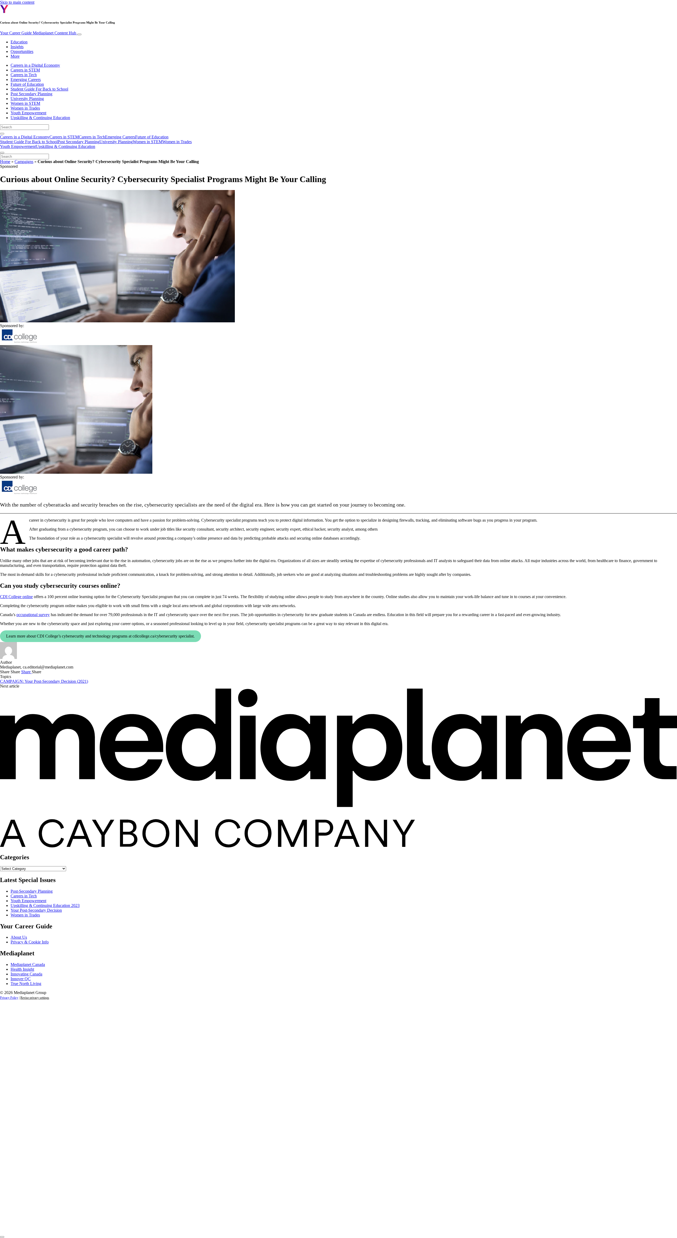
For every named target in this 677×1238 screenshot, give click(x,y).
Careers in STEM (25, 70)
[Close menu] (2, 152)
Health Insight (22, 969)
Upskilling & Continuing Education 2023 (45, 905)
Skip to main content (17, 2)
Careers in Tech (24, 75)
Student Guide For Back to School (39, 89)
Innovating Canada (26, 974)
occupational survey (33, 614)
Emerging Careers (26, 79)
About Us (19, 937)
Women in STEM (25, 103)
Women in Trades (25, 108)
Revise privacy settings (34, 998)
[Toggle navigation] (79, 34)
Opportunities (22, 51)
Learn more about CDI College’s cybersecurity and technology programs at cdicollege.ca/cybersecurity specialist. (100, 636)
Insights (17, 46)
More (15, 56)
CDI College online (16, 596)
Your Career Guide (38, 33)
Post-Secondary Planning (32, 891)
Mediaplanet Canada (28, 964)
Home (5, 161)
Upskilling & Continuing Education (40, 117)
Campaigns (24, 161)
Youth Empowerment (28, 113)
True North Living (26, 983)
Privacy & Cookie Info (30, 942)
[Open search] (2, 133)
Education (19, 42)
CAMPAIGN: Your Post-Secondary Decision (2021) (44, 681)
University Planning (27, 98)
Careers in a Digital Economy (35, 65)
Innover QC (21, 979)
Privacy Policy (9, 998)
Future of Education (27, 84)
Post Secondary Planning (31, 94)
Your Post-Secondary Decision (36, 910)
